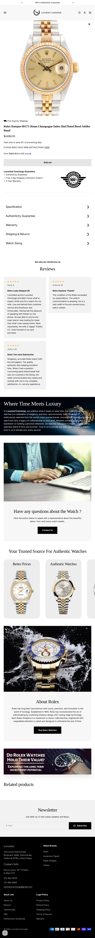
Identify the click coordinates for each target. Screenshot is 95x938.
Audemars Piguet (51, 856)
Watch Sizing (14, 243)
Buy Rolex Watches (47, 730)
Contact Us (47, 530)
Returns (7, 905)
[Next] (73, 2)
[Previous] (21, 2)
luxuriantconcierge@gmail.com (18, 887)
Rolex (45, 851)
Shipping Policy (43, 910)
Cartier (46, 865)
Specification (14, 206)
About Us (8, 900)
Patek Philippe (49, 861)
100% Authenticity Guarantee (47, 2)
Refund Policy (42, 905)
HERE (46, 147)
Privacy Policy (42, 900)
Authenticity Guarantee (20, 216)
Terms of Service (44, 914)
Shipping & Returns (18, 234)
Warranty (11, 225)
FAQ (5, 914)
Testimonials (9, 910)
